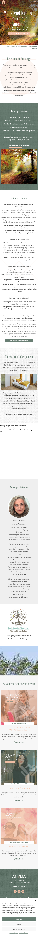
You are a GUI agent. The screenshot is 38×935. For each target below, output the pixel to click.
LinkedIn (19, 639)
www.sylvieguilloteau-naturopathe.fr (19, 635)
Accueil (7, 46)
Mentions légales (14, 933)
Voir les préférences (19, 929)
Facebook (11, 639)
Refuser (19, 924)
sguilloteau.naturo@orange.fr (19, 139)
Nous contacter (19, 886)
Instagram (26, 639)
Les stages (18, 46)
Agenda (12, 46)
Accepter (19, 919)
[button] (35, 900)
